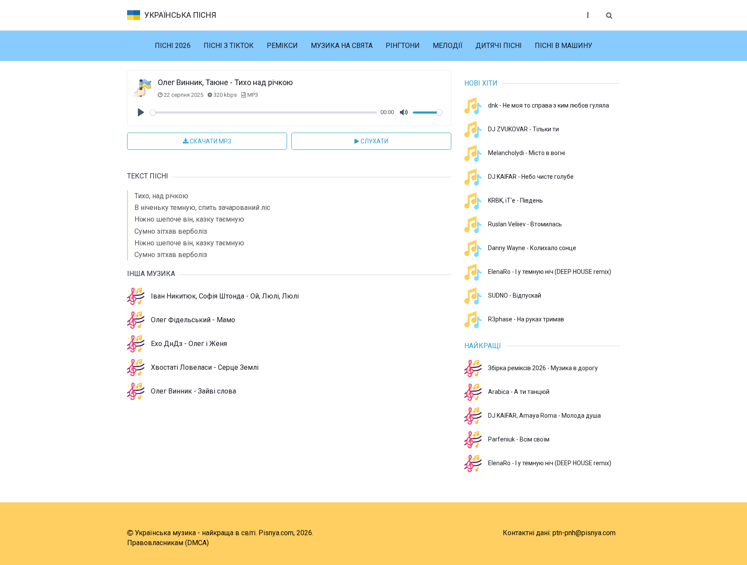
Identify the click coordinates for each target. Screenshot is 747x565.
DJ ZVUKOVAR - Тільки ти (523, 129)
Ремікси (282, 45)
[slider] (263, 112)
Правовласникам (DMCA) (168, 543)
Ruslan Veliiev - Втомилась (525, 224)
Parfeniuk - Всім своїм (518, 439)
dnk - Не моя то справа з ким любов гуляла (548, 105)
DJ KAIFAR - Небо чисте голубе (531, 176)
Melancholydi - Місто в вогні (526, 152)
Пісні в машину (563, 45)
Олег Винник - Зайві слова (193, 391)
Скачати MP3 (209, 141)
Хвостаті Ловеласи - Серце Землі (205, 367)
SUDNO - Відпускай (514, 295)
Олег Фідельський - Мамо (193, 320)
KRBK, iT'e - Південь (515, 200)
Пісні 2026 (173, 45)
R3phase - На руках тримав (526, 319)
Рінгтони (403, 45)
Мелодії (448, 45)
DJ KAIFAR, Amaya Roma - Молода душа (544, 415)
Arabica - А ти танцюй (518, 391)
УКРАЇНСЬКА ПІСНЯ (180, 14)
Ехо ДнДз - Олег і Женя (189, 344)
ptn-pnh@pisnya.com (584, 533)
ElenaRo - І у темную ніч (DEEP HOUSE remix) (549, 271)
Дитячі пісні (499, 45)
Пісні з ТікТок (229, 45)
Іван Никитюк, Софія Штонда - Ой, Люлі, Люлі (225, 296)
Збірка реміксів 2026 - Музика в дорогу (543, 368)
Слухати (373, 141)
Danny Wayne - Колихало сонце (532, 247)
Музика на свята (342, 45)
